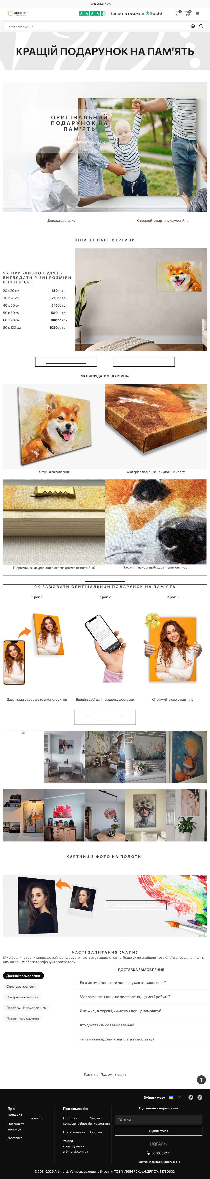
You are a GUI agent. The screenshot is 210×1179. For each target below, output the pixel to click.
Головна (89, 1074)
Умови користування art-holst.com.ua (75, 1146)
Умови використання (100, 1120)
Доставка (15, 1138)
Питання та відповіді (16, 1126)
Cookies (96, 1132)
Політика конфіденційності (76, 1120)
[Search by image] (193, 26)
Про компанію (74, 1132)
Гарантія (36, 1118)
